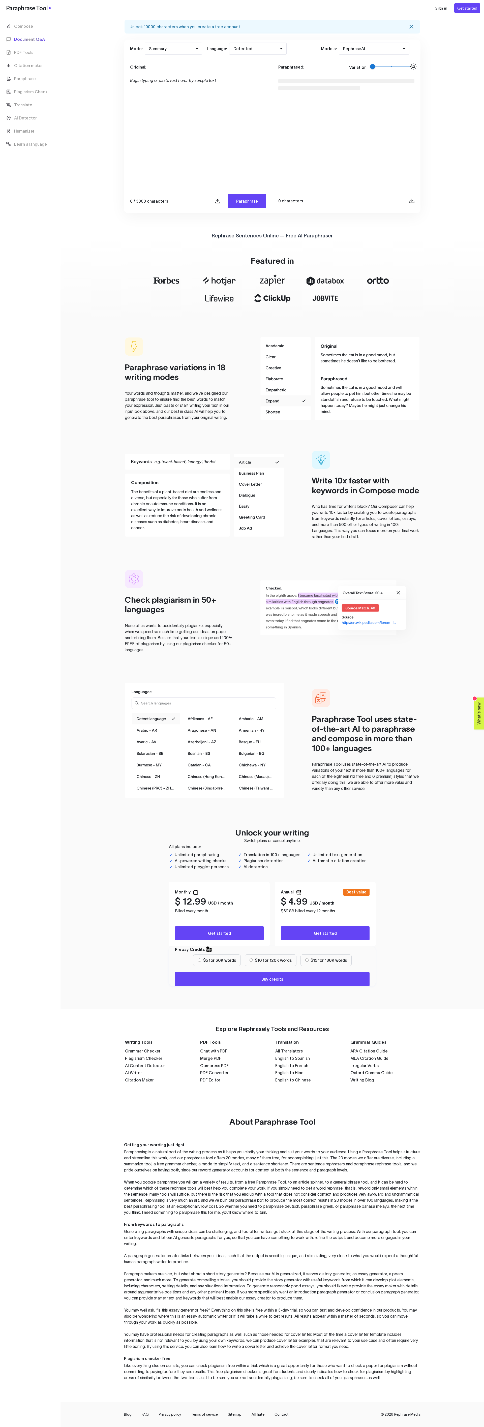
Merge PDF (210, 1058)
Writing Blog (362, 1080)
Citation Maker (139, 1080)
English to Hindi (290, 1072)
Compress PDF (214, 1065)
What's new (477, 711)
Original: (138, 67)
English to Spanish (292, 1058)
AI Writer (133, 1072)
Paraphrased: (291, 67)
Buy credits (272, 979)
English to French (291, 1065)
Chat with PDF (213, 1051)
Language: (217, 48)
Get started (219, 933)
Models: (329, 48)
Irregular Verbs (364, 1065)
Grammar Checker (143, 1051)
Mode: (136, 48)
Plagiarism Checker (143, 1058)
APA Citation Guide (369, 1051)
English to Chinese (293, 1080)
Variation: (358, 67)
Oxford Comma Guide (371, 1072)
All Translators (289, 1051)
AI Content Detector (145, 1065)
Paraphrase (247, 201)
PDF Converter (214, 1072)
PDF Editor (210, 1080)
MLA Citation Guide (369, 1058)
